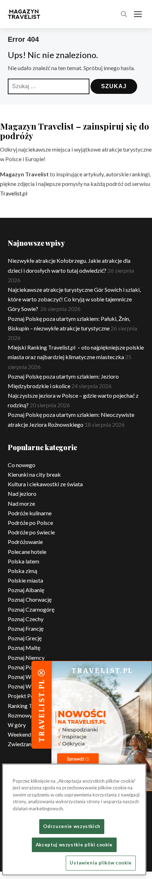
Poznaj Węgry (25, 676)
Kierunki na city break (34, 474)
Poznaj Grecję (25, 638)
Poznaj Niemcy (26, 657)
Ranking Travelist (29, 705)
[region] (74, 819)
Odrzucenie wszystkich (71, 826)
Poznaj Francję (25, 628)
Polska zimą (22, 570)
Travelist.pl (13, 193)
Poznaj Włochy (26, 686)
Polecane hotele (27, 551)
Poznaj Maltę (24, 647)
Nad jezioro (22, 493)
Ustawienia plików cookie (101, 863)
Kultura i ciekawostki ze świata (45, 484)
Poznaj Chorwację (30, 599)
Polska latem (23, 561)
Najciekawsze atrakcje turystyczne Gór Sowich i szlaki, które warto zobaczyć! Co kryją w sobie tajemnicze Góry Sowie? (74, 299)
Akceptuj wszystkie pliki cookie (74, 844)
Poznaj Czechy (25, 619)
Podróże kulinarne (30, 513)
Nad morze (21, 503)
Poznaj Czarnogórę (31, 609)
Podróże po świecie (31, 532)
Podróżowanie (25, 541)
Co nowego (21, 464)
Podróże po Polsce (30, 522)
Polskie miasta (25, 580)
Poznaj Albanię (26, 589)
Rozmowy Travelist (31, 715)
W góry (17, 724)
